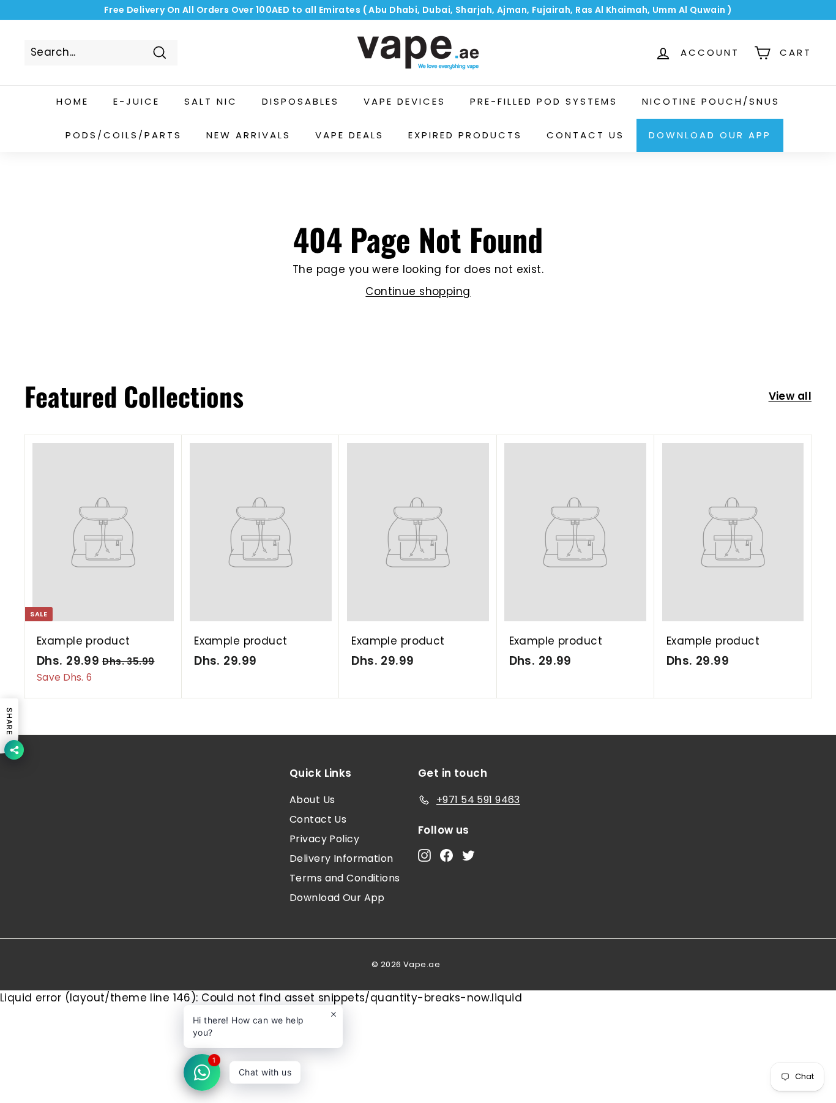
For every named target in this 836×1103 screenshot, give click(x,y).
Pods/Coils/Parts (123, 135)
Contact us (585, 135)
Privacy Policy (324, 839)
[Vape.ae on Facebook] (446, 855)
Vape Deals (349, 135)
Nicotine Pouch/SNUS (711, 101)
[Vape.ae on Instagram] (424, 855)
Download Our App (710, 135)
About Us (312, 800)
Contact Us (317, 819)
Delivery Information (341, 858)
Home (72, 101)
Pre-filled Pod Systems (544, 101)
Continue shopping (417, 291)
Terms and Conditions (344, 878)
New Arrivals (248, 135)
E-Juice (136, 101)
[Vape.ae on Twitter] (468, 855)
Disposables (300, 101)
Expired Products (465, 135)
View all (790, 396)
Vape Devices (405, 101)
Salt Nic (210, 101)
